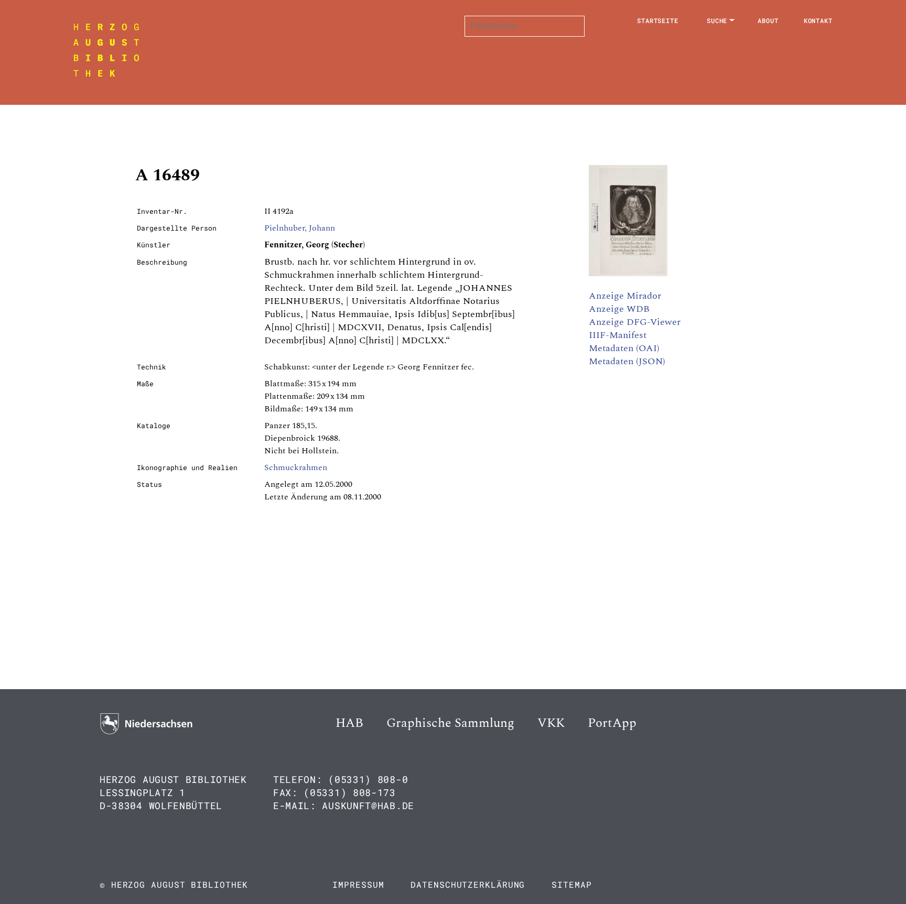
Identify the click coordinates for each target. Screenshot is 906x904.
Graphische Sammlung (450, 723)
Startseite (657, 20)
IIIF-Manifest (617, 335)
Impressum (358, 884)
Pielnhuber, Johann (299, 228)
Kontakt (818, 20)
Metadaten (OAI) (624, 348)
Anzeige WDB (619, 309)
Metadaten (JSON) (627, 361)
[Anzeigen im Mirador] (628, 273)
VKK (551, 723)
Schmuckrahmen (295, 467)
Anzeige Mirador (625, 296)
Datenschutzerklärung (468, 884)
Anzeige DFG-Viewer (635, 322)
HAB (349, 723)
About (768, 20)
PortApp (612, 723)
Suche (717, 20)
